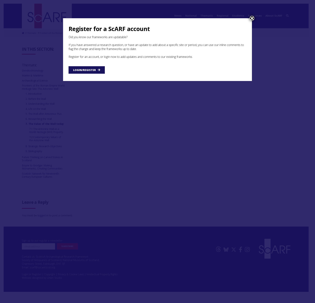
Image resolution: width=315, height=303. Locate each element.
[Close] (252, 18)
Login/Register (84, 70)
